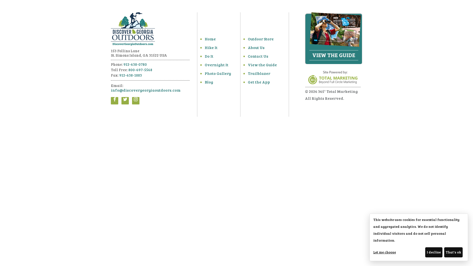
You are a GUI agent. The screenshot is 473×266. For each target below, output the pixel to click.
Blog (209, 81)
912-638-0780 (135, 64)
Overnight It (216, 64)
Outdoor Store (261, 38)
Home (210, 38)
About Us (256, 47)
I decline (434, 252)
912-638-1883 (130, 75)
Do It (209, 56)
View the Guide (262, 64)
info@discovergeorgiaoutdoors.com (146, 90)
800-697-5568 (140, 69)
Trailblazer (259, 73)
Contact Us (258, 56)
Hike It (211, 47)
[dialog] (419, 237)
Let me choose (384, 252)
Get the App (259, 81)
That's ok (453, 252)
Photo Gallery (218, 73)
